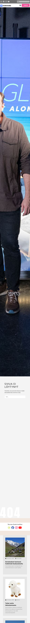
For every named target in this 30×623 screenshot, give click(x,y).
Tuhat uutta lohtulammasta (10, 604)
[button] (20, 5)
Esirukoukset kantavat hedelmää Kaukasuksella (14, 563)
